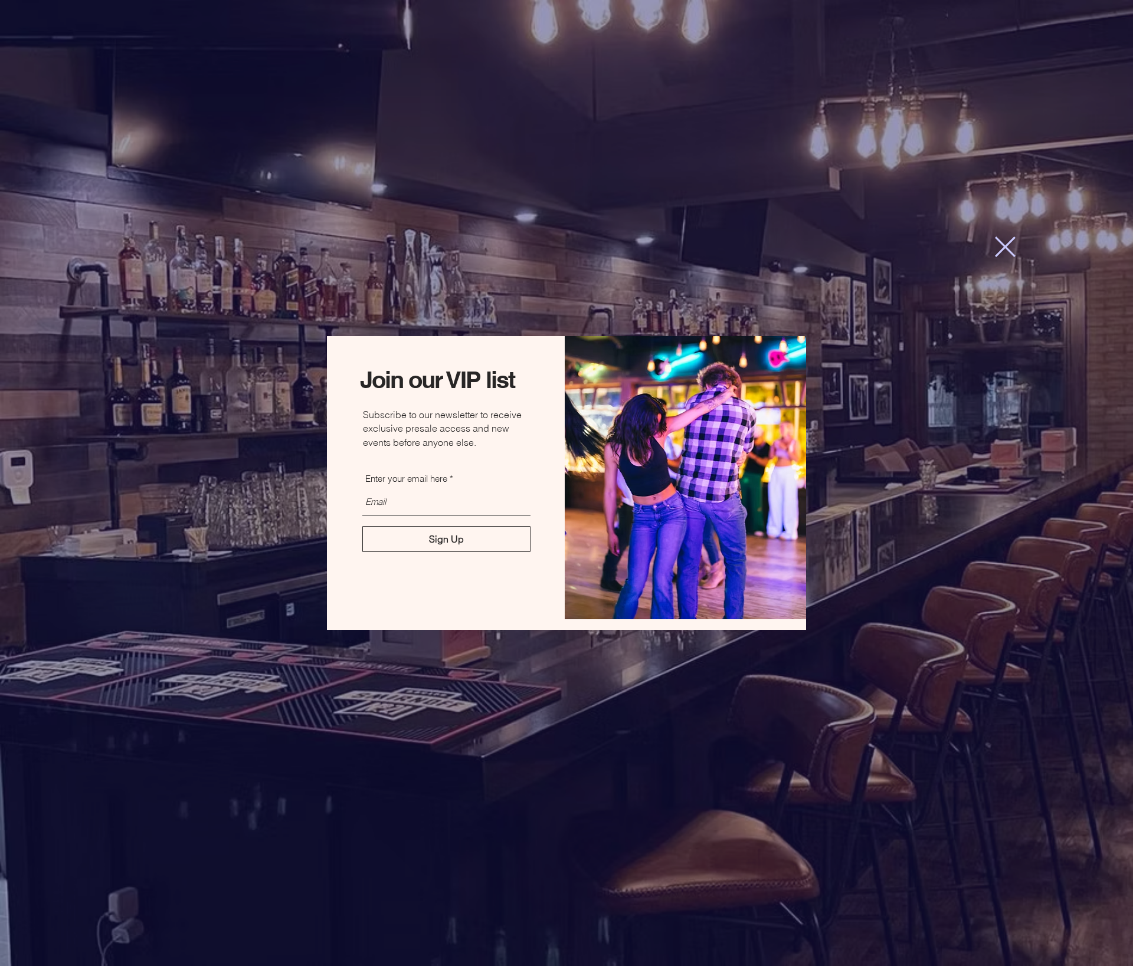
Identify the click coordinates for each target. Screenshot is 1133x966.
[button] (1005, 247)
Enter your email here (406, 478)
